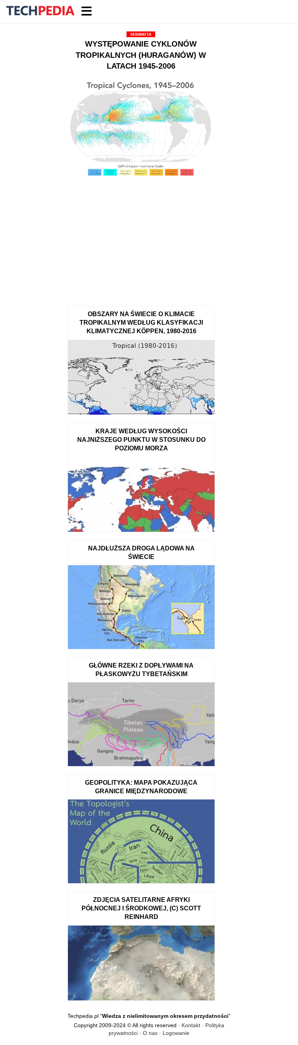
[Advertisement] (141, 239)
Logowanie (176, 1033)
